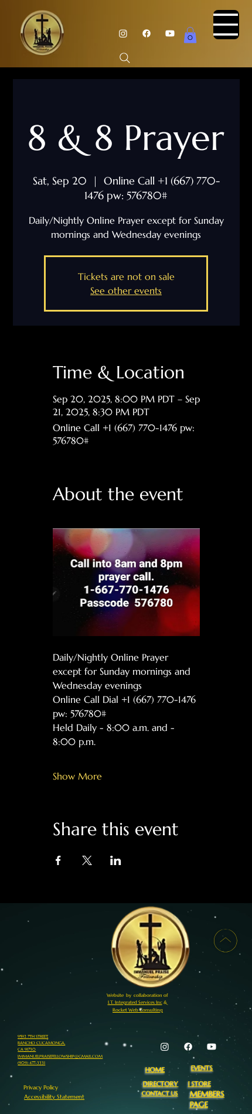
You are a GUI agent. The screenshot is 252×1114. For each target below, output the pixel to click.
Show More (77, 776)
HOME (155, 1069)
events (202, 1068)
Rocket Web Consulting (138, 1010)
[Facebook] (146, 33)
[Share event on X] (87, 860)
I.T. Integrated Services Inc (135, 1002)
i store (199, 1083)
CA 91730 (27, 1049)
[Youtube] (170, 33)
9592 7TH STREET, (33, 1036)
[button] (190, 35)
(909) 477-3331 (31, 1062)
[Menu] (226, 24)
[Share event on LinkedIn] (115, 860)
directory (160, 1083)
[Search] (125, 58)
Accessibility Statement (54, 1097)
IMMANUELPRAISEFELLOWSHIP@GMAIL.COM (60, 1056)
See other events (126, 290)
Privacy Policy (40, 1087)
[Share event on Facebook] (58, 860)
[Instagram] (123, 33)
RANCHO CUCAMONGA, (41, 1042)
